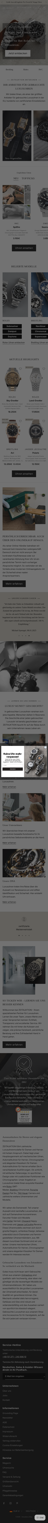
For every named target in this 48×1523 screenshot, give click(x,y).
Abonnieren (12, 769)
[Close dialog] (45, 747)
